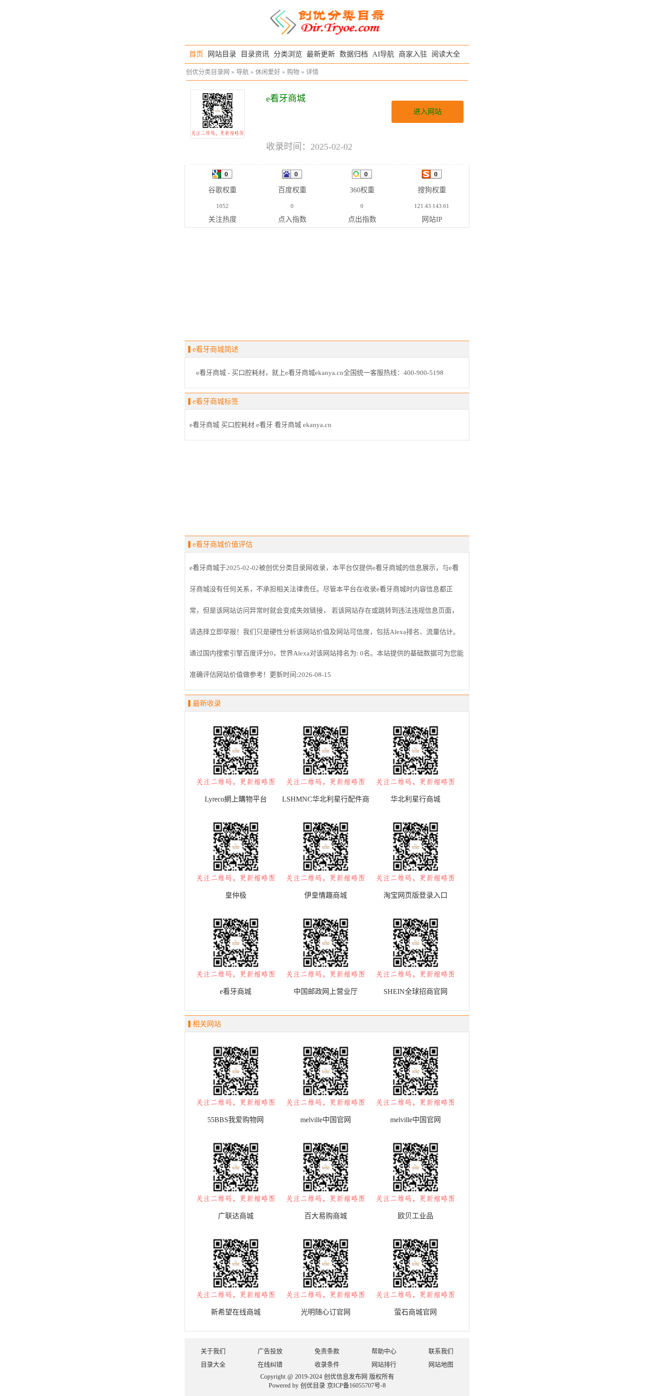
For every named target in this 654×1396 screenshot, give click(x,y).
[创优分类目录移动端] (327, 21)
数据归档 (353, 54)
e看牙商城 (204, 424)
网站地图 (440, 1364)
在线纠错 (270, 1364)
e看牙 (264, 424)
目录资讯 (255, 54)
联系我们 (440, 1351)
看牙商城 (288, 424)
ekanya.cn (317, 424)
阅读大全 (446, 54)
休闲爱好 (267, 72)
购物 (293, 72)
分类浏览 (288, 54)
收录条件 (327, 1364)
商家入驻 (413, 54)
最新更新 (321, 54)
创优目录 (312, 1385)
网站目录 (222, 54)
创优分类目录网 (208, 72)
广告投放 (270, 1351)
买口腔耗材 (237, 424)
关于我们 (213, 1351)
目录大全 (213, 1364)
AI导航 (383, 54)
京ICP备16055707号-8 (356, 1385)
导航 (242, 72)
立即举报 (223, 631)
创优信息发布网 (345, 1376)
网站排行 (383, 1364)
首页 (196, 54)
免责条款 (327, 1351)
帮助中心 (383, 1351)
